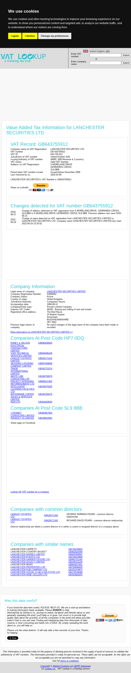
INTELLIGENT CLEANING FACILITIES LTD (22, 389)
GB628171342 (45, 358)
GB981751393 (75, 559)
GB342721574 (45, 368)
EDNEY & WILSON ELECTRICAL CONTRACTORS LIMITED (20, 347)
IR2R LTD (15, 402)
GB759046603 (75, 567)
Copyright (45, 666)
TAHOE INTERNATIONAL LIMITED (19, 371)
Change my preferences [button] (55, 35)
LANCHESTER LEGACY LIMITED (28, 562)
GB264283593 (45, 402)
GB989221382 (45, 381)
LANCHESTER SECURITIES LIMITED (66, 291)
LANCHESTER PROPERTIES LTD (28, 567)
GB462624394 (75, 551)
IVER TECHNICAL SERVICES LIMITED (21, 354)
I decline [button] (30, 35)
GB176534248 (75, 572)
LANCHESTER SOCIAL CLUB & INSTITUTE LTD (35, 572)
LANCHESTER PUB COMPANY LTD (29, 569)
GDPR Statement (82, 666)
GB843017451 (75, 564)
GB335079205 (45, 386)
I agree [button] (15, 35)
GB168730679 (45, 376)
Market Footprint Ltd (63, 666)
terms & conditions (69, 661)
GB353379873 (75, 569)
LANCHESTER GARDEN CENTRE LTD (30, 559)
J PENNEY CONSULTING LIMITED (22, 414)
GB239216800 (75, 557)
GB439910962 (45, 418)
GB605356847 (75, 554)
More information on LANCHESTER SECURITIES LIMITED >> (42, 332)
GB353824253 (75, 574)
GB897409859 (45, 363)
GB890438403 (45, 343)
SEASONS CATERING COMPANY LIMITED (22, 364)
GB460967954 (45, 413)
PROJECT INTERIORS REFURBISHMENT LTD (22, 382)
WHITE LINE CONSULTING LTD (20, 377)
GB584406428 (45, 353)
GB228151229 (75, 562)
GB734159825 (75, 549)
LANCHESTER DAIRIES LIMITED (28, 554)
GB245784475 (45, 394)
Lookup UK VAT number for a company (30, 492)
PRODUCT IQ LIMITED (22, 418)
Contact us (50, 668)
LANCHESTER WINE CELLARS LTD (29, 574)
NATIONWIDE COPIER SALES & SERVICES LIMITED (22, 397)
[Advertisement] (65, 92)
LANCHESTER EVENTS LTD (25, 557)
